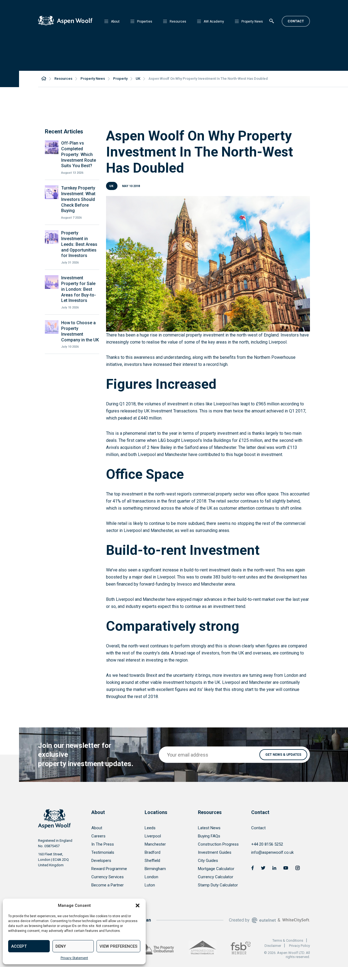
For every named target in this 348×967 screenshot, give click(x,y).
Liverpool (153, 836)
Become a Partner (107, 885)
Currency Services (107, 876)
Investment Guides (214, 852)
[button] (137, 905)
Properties (144, 21)
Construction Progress (218, 844)
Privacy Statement (74, 958)
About (115, 21)
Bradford (152, 852)
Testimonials (102, 852)
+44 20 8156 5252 (267, 844)
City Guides (208, 860)
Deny (60, 946)
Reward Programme (109, 868)
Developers (101, 860)
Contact (296, 21)
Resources (178, 21)
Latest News (209, 827)
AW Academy (214, 21)
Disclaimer (273, 946)
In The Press (102, 844)
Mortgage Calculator (216, 868)
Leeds (150, 827)
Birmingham (155, 868)
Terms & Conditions (287, 940)
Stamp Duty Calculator (218, 885)
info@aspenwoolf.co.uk (272, 852)
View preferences (118, 946)
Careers (98, 836)
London (151, 876)
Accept (19, 946)
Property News (252, 21)
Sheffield (152, 860)
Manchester (155, 844)
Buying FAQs (209, 836)
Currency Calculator (215, 876)
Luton (150, 885)
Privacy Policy (299, 946)
